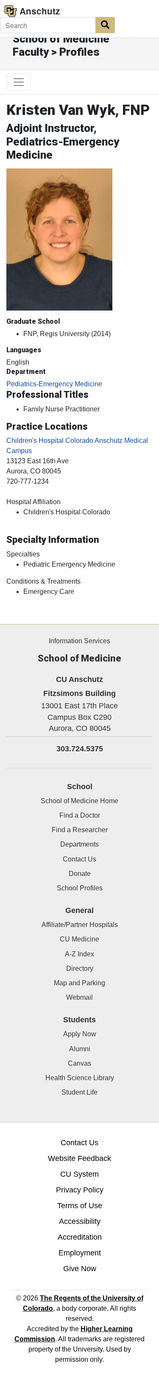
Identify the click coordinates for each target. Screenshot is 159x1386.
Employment (80, 1253)
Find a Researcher (80, 829)
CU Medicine (79, 939)
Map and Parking (79, 983)
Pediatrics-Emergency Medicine (54, 384)
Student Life (79, 1092)
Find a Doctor (79, 815)
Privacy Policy (79, 1190)
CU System (79, 1174)
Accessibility (79, 1221)
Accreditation (80, 1237)
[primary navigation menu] (19, 82)
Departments (79, 844)
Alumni (79, 1048)
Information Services (79, 641)
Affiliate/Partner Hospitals (80, 924)
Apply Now (79, 1034)
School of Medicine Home (79, 800)
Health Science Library (79, 1077)
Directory (79, 968)
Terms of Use (79, 1205)
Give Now (79, 1268)
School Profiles (80, 888)
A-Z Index (79, 954)
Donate (80, 873)
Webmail (79, 997)
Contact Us (79, 859)
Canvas (79, 1063)
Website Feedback (79, 1158)
